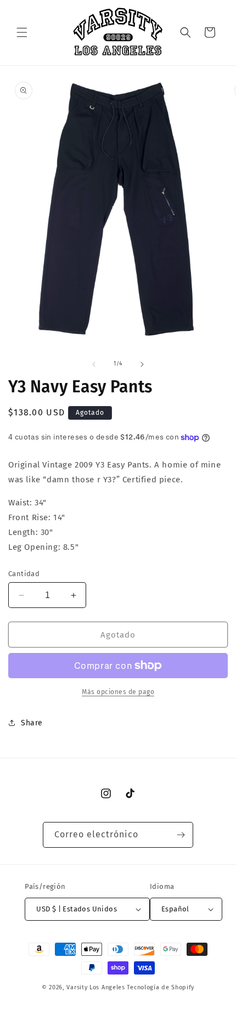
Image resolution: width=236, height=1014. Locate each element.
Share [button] (32, 723)
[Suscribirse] (180, 835)
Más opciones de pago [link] (118, 692)
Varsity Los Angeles (95, 987)
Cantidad (24, 574)
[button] (22, 32)
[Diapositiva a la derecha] (142, 364)
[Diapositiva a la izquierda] (94, 364)
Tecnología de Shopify (160, 987)
